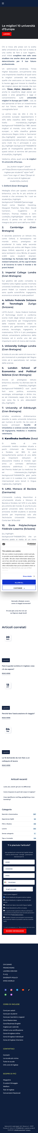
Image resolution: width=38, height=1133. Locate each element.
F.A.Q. (5, 974)
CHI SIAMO (7, 964)
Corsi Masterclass (10, 1020)
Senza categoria (18, 833)
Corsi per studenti (10, 1014)
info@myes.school (19, 1130)
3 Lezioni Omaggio (10, 1083)
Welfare (6, 1086)
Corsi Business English (12, 1024)
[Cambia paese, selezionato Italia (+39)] (6, 882)
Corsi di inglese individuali (13, 1037)
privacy (28, 1130)
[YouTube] (23, 989)
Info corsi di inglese (10, 1065)
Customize (18, 588)
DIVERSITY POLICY (10, 978)
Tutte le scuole (9, 1062)
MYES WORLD (8, 981)
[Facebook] (5, 989)
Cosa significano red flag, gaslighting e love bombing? (19, 798)
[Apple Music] (11, 994)
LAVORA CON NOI (10, 971)
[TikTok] (29, 989)
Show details (27, 576)
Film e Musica (19, 824)
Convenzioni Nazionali (11, 1093)
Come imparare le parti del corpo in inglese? (19, 792)
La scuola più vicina (10, 1058)
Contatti (6, 1055)
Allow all (19, 582)
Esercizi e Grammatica (19, 814)
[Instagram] (11, 989)
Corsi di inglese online (11, 1033)
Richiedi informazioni (15, 931)
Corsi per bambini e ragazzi (13, 1017)
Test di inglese (8, 1090)
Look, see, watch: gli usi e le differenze (17, 787)
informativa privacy (17, 914)
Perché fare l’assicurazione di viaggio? (18, 714)
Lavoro (6, 34)
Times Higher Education (19, 89)
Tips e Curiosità (19, 838)
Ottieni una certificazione (13, 1030)
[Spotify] (5, 994)
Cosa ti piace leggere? (10, 894)
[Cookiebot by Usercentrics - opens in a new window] (27, 544)
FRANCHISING (8, 968)
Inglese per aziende (11, 1027)
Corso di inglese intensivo (13, 1040)
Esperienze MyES (19, 819)
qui (12, 83)
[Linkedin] (17, 989)
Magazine (7, 1080)
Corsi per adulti (9, 1010)
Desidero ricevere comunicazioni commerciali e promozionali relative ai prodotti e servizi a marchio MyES (18, 919)
